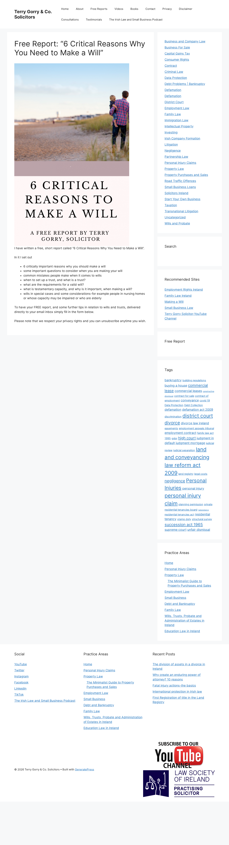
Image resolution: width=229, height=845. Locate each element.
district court (197, 416)
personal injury (193, 488)
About (79, 9)
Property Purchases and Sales (186, 175)
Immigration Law (176, 120)
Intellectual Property (179, 126)
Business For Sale (177, 47)
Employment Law (177, 108)
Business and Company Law (185, 41)
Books (134, 9)
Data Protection (176, 78)
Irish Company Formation (182, 138)
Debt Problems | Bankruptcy (185, 84)
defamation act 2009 (197, 409)
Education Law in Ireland (182, 631)
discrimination (173, 416)
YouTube (20, 664)
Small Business (175, 597)
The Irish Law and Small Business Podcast (135, 19)
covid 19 (205, 400)
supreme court (175, 530)
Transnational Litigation (181, 211)
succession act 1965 (184, 524)
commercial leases (188, 391)
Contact (150, 9)
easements (171, 428)
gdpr (174, 438)
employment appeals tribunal (196, 428)
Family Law (173, 114)
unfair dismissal (198, 530)
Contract (171, 65)
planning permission (191, 504)
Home (65, 9)
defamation (173, 409)
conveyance (190, 400)
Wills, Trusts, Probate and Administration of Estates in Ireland (184, 620)
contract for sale (184, 396)
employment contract (180, 433)
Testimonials (94, 19)
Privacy (167, 9)
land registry (185, 473)
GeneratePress (84, 769)
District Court (174, 102)
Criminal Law (174, 72)
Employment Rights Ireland (184, 289)
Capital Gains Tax (177, 53)
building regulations (194, 380)
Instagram (21, 676)
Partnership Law (176, 156)
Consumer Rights (177, 59)
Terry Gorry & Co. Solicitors (33, 14)
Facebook (21, 682)
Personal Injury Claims (180, 163)
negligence (175, 480)
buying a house (176, 385)
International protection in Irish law (177, 691)
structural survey (202, 519)
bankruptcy (173, 380)
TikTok (19, 694)
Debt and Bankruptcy (180, 604)
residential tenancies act (179, 514)
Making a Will (174, 301)
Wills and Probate (177, 223)
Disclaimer (185, 9)
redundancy (203, 510)
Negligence (173, 150)
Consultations (70, 19)
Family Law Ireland (178, 295)
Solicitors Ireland (176, 193)
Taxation (171, 205)
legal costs (200, 473)
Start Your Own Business (182, 199)
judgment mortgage (190, 443)
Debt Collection (193, 405)
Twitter (19, 670)
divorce (172, 422)
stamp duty (184, 519)
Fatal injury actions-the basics (174, 685)
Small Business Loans (180, 187)
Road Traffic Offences (180, 181)
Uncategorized (175, 217)
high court (187, 438)
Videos (118, 9)
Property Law (174, 169)
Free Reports (99, 9)
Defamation (173, 90)
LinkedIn (20, 688)
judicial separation (184, 450)
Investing (171, 132)
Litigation (171, 144)
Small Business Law (179, 308)
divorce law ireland (195, 423)
